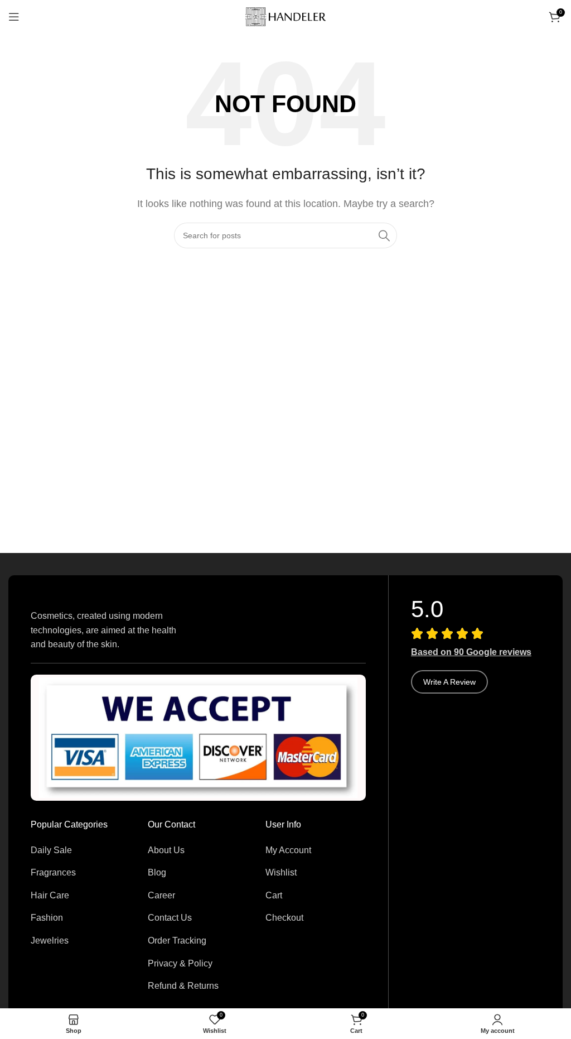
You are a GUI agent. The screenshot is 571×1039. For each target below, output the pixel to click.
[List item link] (81, 850)
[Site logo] (285, 16)
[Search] (384, 235)
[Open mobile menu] (14, 17)
